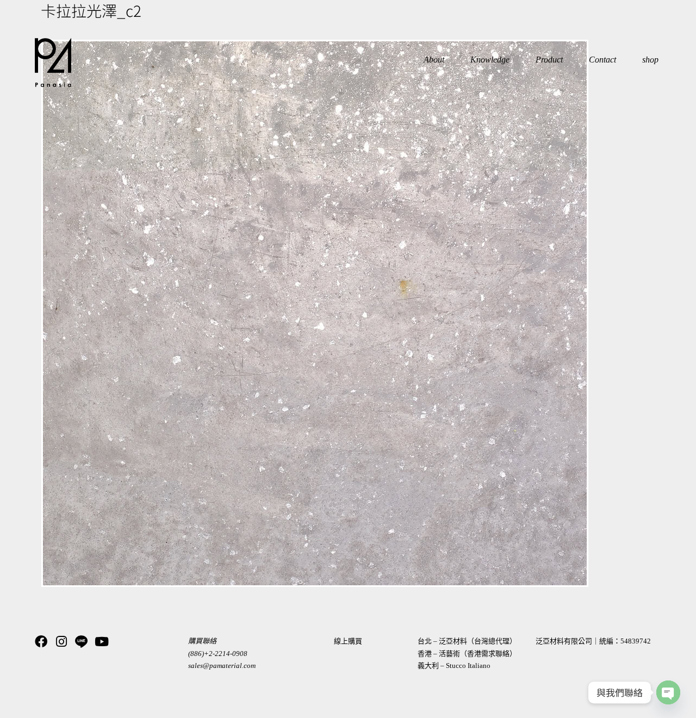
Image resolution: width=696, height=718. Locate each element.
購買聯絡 (202, 641)
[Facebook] (41, 641)
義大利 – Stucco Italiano (454, 665)
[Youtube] (101, 641)
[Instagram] (61, 641)
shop (650, 59)
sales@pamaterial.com (222, 665)
